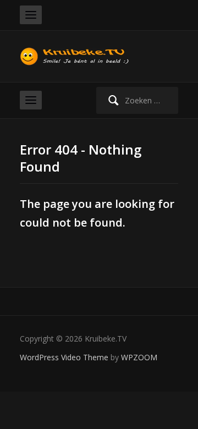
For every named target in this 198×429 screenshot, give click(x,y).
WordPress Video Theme (64, 357)
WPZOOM (139, 357)
